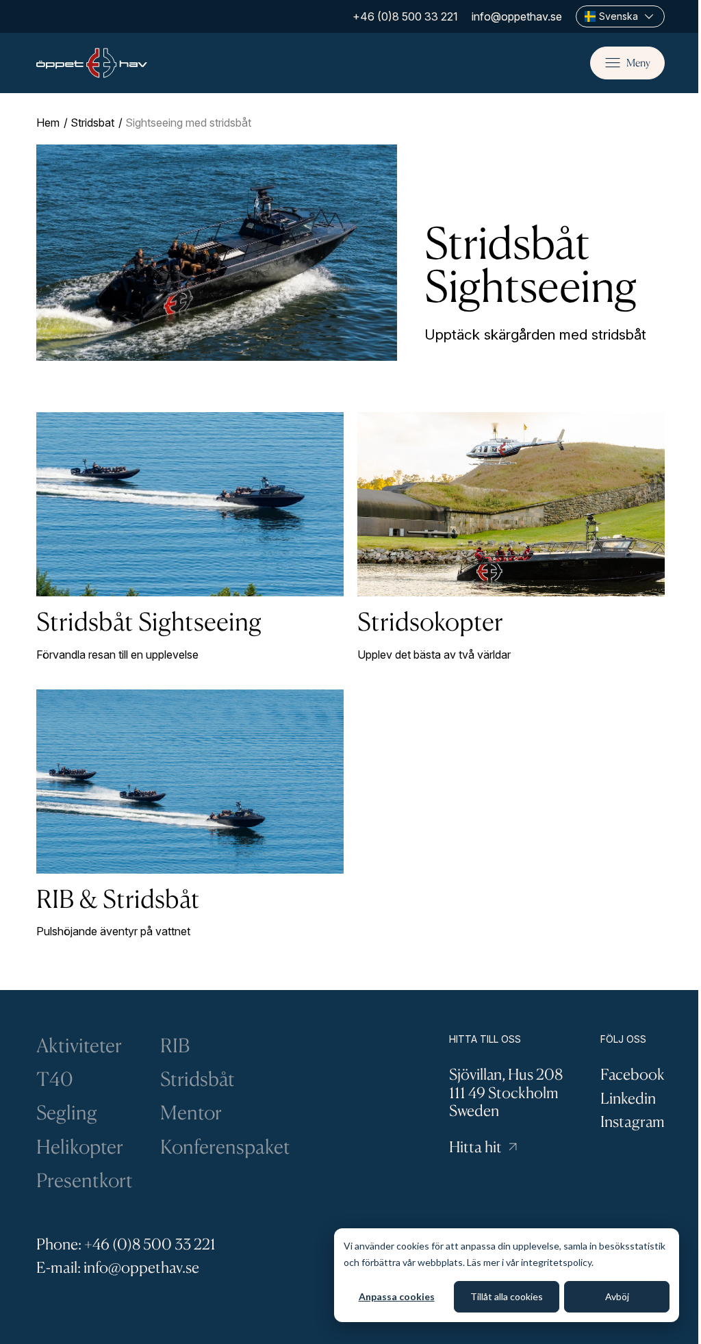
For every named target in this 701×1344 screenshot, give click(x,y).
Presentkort (84, 1180)
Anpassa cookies (397, 1296)
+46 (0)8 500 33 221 (405, 16)
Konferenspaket (225, 1146)
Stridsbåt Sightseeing (149, 621)
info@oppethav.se (517, 16)
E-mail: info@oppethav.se (117, 1267)
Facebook (632, 1074)
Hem (48, 122)
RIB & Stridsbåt (118, 898)
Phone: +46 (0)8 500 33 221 (126, 1243)
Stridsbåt (197, 1079)
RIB (175, 1045)
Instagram (632, 1121)
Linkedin (628, 1098)
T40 (54, 1079)
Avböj (617, 1296)
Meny (638, 62)
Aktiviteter (79, 1045)
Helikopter (79, 1146)
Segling (66, 1112)
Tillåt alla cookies (506, 1296)
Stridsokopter (430, 621)
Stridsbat (92, 122)
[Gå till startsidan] (91, 63)
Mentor (191, 1112)
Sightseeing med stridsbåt (188, 122)
